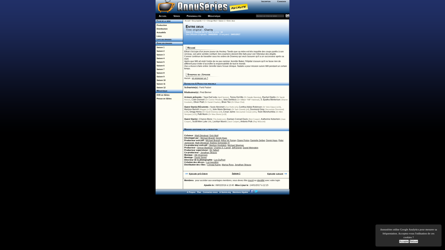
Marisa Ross (228, 165)
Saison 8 (160, 73)
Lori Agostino (212, 162)
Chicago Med (212, 21)
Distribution (162, 29)
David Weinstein (250, 148)
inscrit (251, 180)
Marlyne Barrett (191, 109)
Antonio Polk (246, 121)
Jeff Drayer (237, 148)
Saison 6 (160, 66)
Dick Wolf (213, 135)
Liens (159, 36)
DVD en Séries (162, 95)
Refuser (414, 241)
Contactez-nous (210, 192)
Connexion (281, 1)
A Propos (191, 192)
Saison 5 (160, 62)
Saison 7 (160, 69)
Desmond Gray (257, 109)
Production (161, 25)
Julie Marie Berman (221, 109)
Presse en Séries (164, 99)
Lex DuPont (219, 160)
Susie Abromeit (217, 107)
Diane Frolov (243, 140)
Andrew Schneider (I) (220, 143)
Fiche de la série (163, 21)
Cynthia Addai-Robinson (250, 107)
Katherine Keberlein (270, 119)
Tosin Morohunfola (266, 112)
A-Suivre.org (225, 192)
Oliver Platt (198, 102)
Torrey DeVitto (236, 97)
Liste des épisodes (163, 39)
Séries (176, 16)
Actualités (161, 32)
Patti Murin (203, 114)
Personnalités (194, 16)
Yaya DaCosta (210, 97)
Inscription (265, 1)
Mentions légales (240, 192)
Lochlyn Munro (220, 121)
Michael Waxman (236, 145)
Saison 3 (160, 55)
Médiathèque (214, 16)
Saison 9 (160, 77)
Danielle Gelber (257, 140)
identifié (261, 180)
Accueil (163, 16)
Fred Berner (205, 92)
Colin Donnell (198, 99)
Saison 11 (160, 84)
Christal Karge (214, 165)
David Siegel (201, 157)
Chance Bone (205, 119)
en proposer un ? (200, 78)
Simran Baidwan (205, 148)
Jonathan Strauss (208, 152)
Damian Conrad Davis (237, 119)
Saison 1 (160, 47)
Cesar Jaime (229, 112)
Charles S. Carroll (222, 148)
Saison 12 (160, 87)
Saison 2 (160, 51)
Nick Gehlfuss (230, 99)
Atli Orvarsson (201, 155)
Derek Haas (221, 138)
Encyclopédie (197, 21)
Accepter (403, 241)
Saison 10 (160, 80)
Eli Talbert (214, 150)
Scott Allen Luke (199, 121)
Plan (199, 192)
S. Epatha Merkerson (270, 99)
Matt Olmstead (201, 135)
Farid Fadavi (205, 87)
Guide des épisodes (164, 43)
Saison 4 (160, 58)
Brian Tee (226, 102)
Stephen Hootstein (217, 145)
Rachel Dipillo (269, 97)
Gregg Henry (195, 112)
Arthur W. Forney (228, 140)
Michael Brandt (207, 138)
